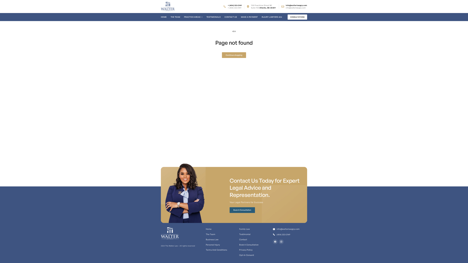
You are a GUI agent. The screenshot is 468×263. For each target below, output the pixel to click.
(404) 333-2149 (283, 234)
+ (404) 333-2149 (234, 8)
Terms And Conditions (216, 250)
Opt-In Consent (246, 255)
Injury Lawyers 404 (272, 17)
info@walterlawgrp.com (296, 8)
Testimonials (213, 17)
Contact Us (230, 17)
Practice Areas (192, 17)
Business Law (212, 239)
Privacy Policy (246, 250)
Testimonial (245, 234)
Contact (243, 239)
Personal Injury (213, 245)
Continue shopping (234, 55)
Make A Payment (249, 17)
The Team (175, 17)
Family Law (244, 229)
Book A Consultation (242, 210)
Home (164, 17)
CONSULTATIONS (297, 17)
